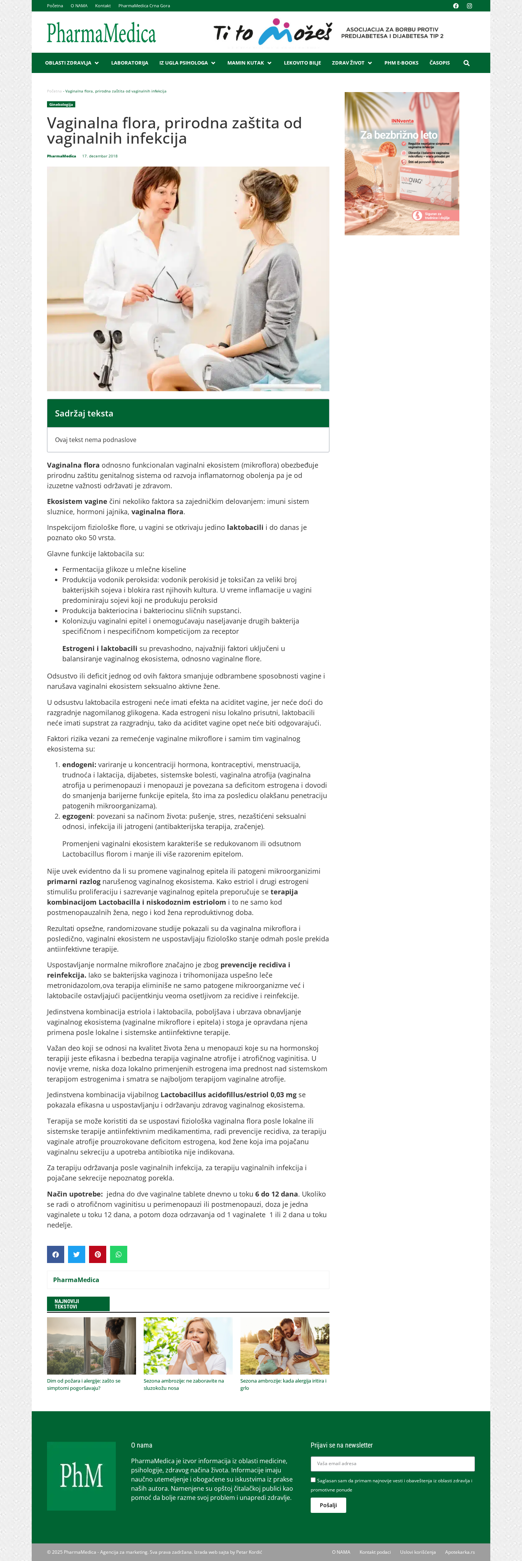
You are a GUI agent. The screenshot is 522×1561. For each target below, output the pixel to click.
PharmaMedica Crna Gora (144, 5)
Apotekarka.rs (460, 1552)
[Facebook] (456, 5)
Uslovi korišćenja (418, 1552)
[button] (72, 63)
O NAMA (79, 5)
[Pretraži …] (466, 63)
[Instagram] (469, 5)
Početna (55, 5)
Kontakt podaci (375, 1552)
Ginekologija (61, 104)
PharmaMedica (76, 1280)
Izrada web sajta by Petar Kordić (228, 1552)
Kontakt (103, 5)
